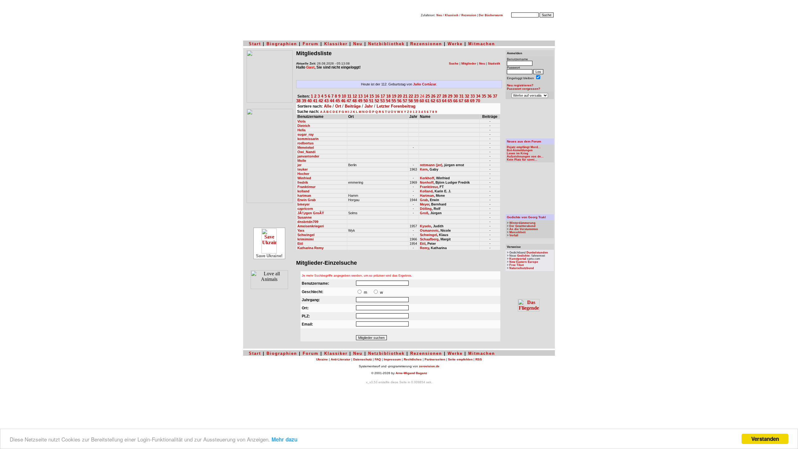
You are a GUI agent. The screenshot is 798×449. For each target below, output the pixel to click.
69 (472, 101)
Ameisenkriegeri (310, 226)
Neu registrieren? (520, 85)
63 (438, 101)
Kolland (426, 191)
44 (332, 101)
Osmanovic (429, 230)
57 (405, 101)
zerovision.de (429, 366)
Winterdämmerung (522, 222)
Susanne (304, 217)
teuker (302, 169)
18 (388, 96)
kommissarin (308, 139)
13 (360, 96)
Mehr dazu (284, 439)
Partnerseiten (435, 359)
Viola (301, 121)
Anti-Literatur (340, 359)
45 (337, 101)
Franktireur (306, 187)
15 (371, 96)
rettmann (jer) (431, 165)
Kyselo (425, 226)
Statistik (494, 63)
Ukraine (322, 359)
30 (456, 96)
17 (383, 96)
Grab (424, 200)
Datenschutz (362, 359)
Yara (300, 230)
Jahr (368, 106)
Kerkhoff (427, 178)
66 (455, 101)
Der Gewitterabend (522, 226)
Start (255, 43)
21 (405, 96)
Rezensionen (426, 43)
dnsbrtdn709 (307, 222)
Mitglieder (468, 63)
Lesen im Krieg (517, 153)
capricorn (305, 208)
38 (298, 101)
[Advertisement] (530, 119)
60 (422, 101)
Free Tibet (516, 265)
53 (382, 101)
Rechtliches (413, 359)
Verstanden (765, 438)
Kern (424, 169)
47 (349, 101)
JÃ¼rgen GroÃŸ (310, 213)
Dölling (426, 208)
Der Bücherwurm (491, 15)
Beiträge (353, 106)
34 (478, 96)
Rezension (468, 15)
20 (399, 96)
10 (344, 96)
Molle (301, 160)
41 (315, 101)
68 (466, 101)
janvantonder (308, 156)
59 (416, 101)
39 (304, 101)
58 (410, 101)
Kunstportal (517, 258)
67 (461, 101)
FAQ (378, 359)
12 (355, 96)
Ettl (300, 243)
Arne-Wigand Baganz (411, 373)
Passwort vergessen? (523, 88)
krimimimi (305, 239)
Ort (338, 106)
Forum (311, 43)
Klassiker (336, 43)
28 (444, 96)
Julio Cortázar (424, 84)
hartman (304, 195)
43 (326, 101)
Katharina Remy (310, 248)
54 (388, 101)
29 (450, 96)
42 (321, 101)
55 (394, 101)
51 (371, 101)
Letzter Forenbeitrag (396, 106)
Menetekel (305, 147)
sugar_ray (305, 134)
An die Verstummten (523, 229)
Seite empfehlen (460, 359)
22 (411, 96)
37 (495, 96)
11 (349, 96)
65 (450, 101)
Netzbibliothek (386, 43)
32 (467, 96)
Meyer (424, 204)
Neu (439, 15)
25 (427, 96)
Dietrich (303, 126)
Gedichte (523, 255)
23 (416, 96)
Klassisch (452, 15)
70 (478, 101)
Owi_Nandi (306, 152)
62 (433, 101)
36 (489, 96)
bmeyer (303, 204)
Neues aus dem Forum (524, 141)
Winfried (304, 178)
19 (394, 96)
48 (354, 101)
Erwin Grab (306, 200)
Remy (424, 248)
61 (427, 101)
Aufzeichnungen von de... (525, 156)
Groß (424, 213)
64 (444, 101)
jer (299, 165)
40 (309, 101)
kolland (303, 191)
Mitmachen (481, 43)
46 (343, 101)
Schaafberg (429, 239)
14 (366, 96)
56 (399, 101)
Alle (327, 106)
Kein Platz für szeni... (522, 159)
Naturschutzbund (521, 268)
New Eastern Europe (523, 261)
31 (461, 96)
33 (472, 96)
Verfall (513, 235)
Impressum (392, 359)
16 (377, 96)
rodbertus (305, 143)
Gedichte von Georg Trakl (526, 217)
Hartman (427, 195)
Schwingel (306, 235)
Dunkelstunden (537, 252)
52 (377, 101)
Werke (455, 43)
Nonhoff (427, 182)
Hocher (303, 174)
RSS (478, 359)
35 (484, 96)
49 (360, 101)
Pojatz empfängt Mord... (524, 147)
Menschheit (517, 232)
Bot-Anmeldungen (520, 150)
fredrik (302, 182)
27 (439, 96)
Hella (301, 130)
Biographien (282, 43)
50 (365, 101)
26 (433, 96)
